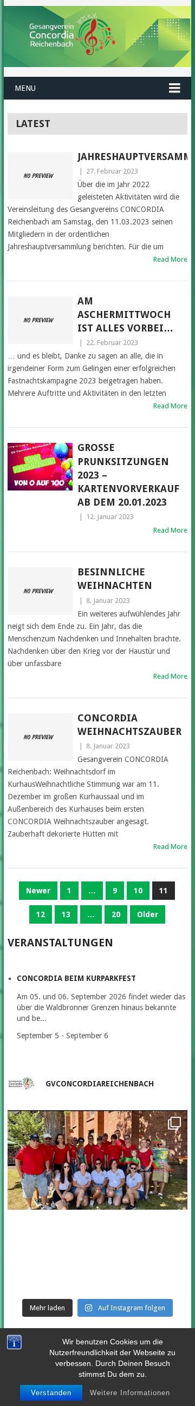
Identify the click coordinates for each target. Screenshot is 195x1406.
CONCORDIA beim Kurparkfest (76, 978)
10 (138, 890)
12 (40, 914)
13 (66, 914)
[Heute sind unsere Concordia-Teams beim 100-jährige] (97, 1200)
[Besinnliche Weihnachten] (40, 591)
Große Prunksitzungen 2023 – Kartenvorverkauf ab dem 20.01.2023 (128, 475)
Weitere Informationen (130, 1393)
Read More (170, 259)
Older (147, 914)
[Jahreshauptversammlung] (40, 176)
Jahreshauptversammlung (132, 156)
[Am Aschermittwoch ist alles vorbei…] (40, 320)
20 (116, 914)
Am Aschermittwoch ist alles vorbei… (125, 314)
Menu (25, 88)
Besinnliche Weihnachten (114, 578)
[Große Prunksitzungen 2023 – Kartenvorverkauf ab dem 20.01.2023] (40, 466)
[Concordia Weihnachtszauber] (40, 737)
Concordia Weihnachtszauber (129, 724)
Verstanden (51, 1393)
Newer (38, 890)
